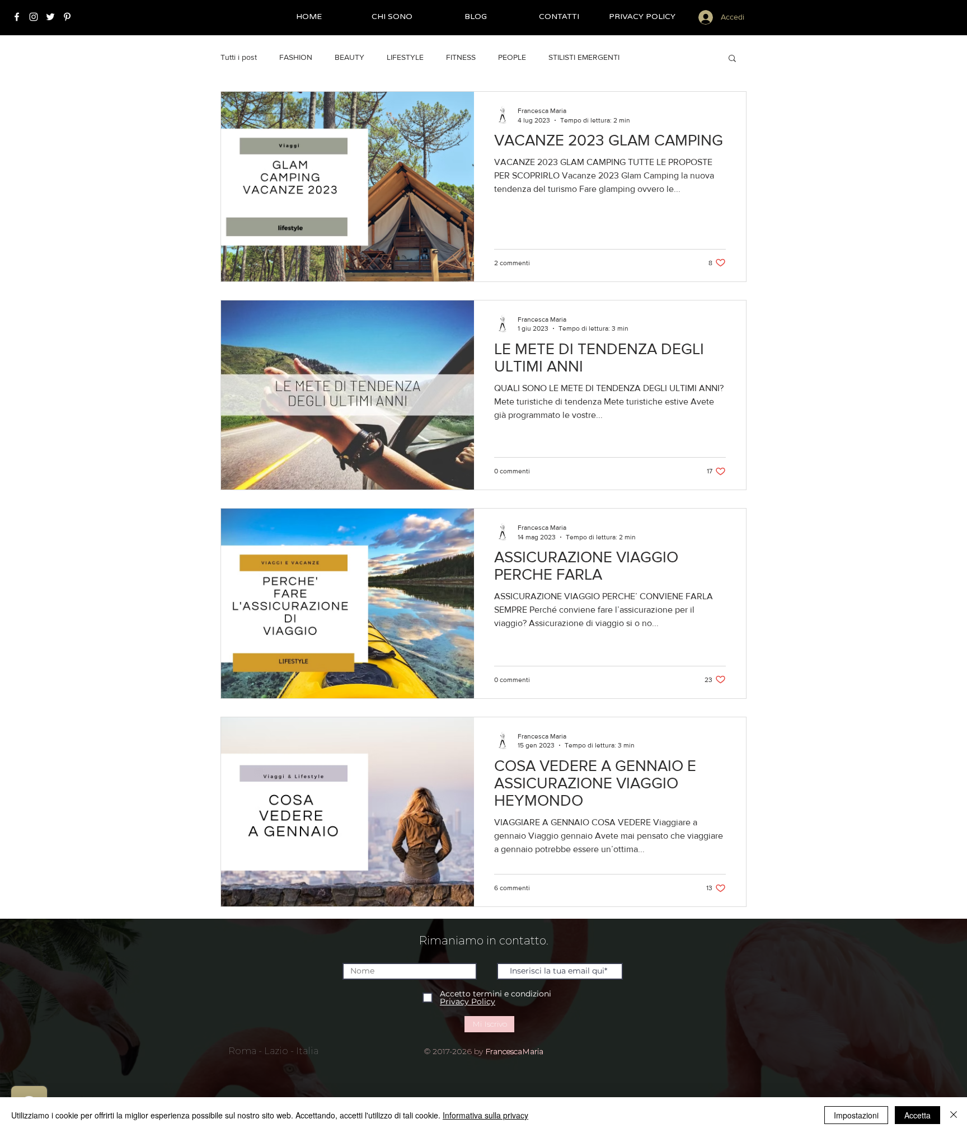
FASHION (295, 57)
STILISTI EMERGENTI (583, 57)
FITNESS (461, 57)
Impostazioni (856, 1115)
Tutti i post (238, 57)
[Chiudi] (953, 1115)
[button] (732, 59)
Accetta (917, 1115)
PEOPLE (512, 57)
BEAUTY (349, 57)
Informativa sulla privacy (485, 1115)
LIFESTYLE (405, 57)
